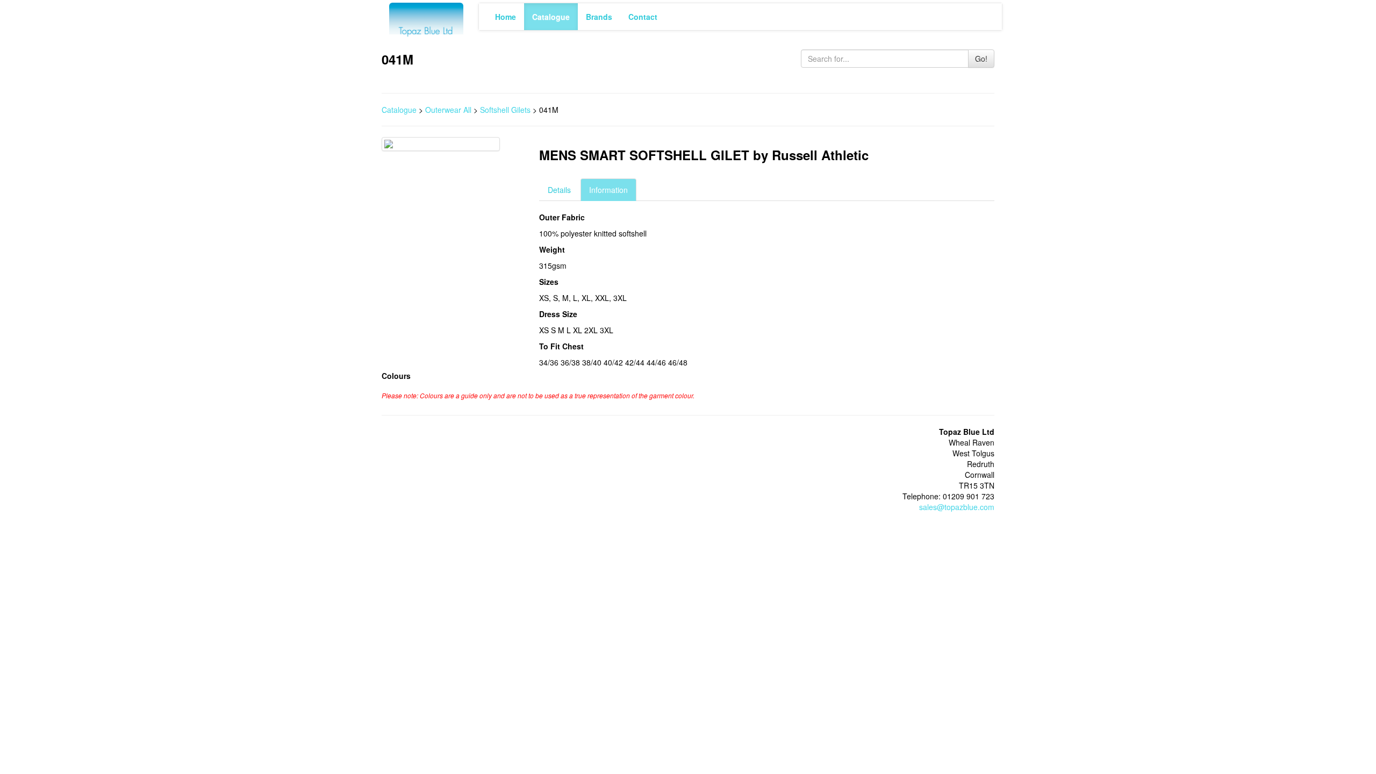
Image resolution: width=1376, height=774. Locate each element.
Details (559, 189)
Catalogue (551, 16)
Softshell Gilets (505, 109)
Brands (599, 16)
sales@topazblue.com (956, 506)
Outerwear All (448, 109)
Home (505, 16)
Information (608, 189)
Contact (642, 16)
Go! (981, 58)
